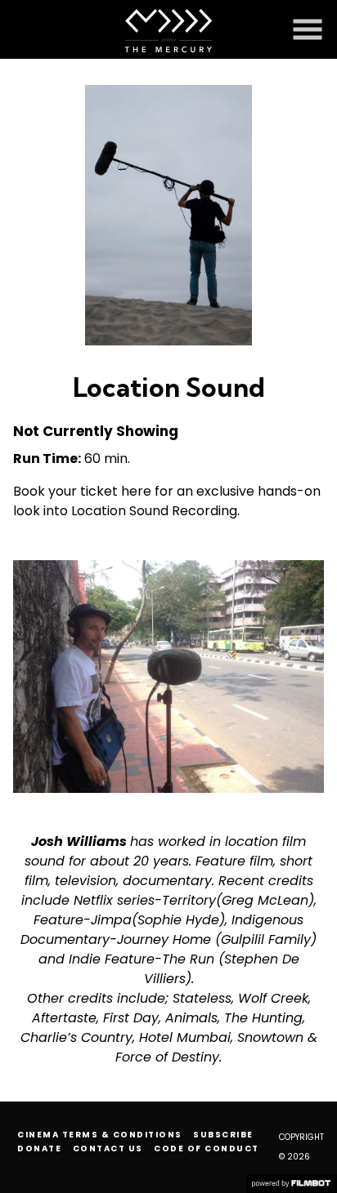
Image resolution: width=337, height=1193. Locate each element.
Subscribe (223, 1134)
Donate (39, 1148)
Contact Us (108, 1148)
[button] (307, 29)
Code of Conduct (206, 1148)
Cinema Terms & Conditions (99, 1134)
